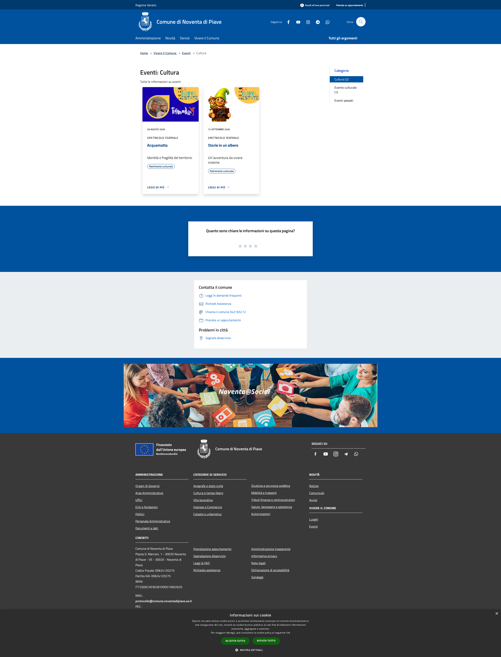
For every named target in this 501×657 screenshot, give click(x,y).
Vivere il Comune (165, 53)
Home (144, 53)
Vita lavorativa (203, 500)
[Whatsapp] (326, 21)
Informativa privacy (264, 556)
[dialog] (250, 633)
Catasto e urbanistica (207, 514)
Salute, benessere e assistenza (271, 506)
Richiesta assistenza (206, 570)
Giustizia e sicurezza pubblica (270, 485)
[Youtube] (297, 21)
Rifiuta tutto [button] (266, 640)
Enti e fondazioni (146, 507)
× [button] (496, 613)
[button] (250, 650)
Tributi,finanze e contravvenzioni (273, 499)
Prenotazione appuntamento (212, 549)
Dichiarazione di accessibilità (270, 570)
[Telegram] (316, 21)
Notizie (314, 486)
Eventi (186, 53)
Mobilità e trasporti (264, 492)
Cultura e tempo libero (208, 493)
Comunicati (316, 493)
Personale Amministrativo (152, 521)
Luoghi (313, 519)
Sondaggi (257, 577)
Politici (139, 514)
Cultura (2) (341, 79)
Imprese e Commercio (207, 507)
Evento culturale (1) (345, 90)
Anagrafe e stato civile (208, 486)
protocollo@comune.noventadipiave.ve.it (163, 601)
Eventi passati (343, 100)
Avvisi (313, 500)
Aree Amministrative (149, 493)
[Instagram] (306, 21)
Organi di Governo (147, 486)
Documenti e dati (146, 528)
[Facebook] (287, 21)
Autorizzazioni (260, 514)
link (288, 632)
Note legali (258, 563)
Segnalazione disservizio (209, 556)
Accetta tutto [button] (235, 641)
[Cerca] (361, 21)
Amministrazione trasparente (270, 549)
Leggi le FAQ (201, 563)
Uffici (138, 500)
